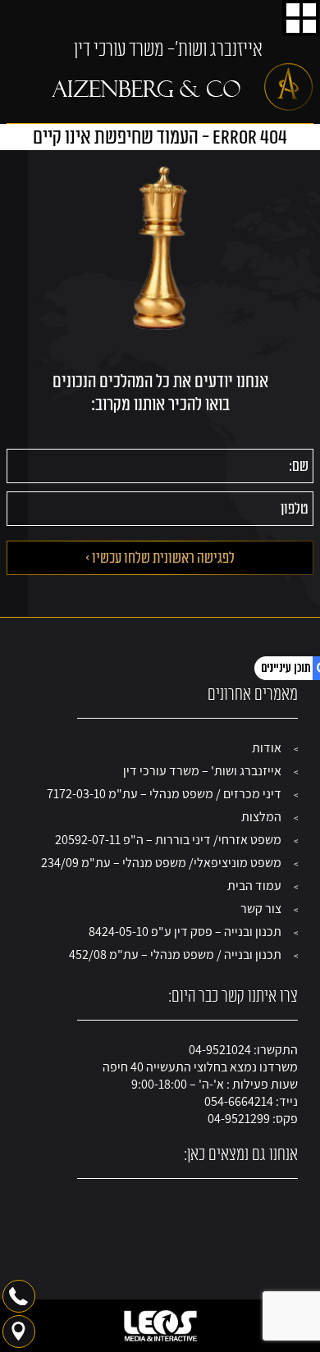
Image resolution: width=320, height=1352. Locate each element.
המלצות (261, 816)
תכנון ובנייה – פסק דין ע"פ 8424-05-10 (185, 931)
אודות (266, 747)
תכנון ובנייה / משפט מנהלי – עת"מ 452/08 (175, 954)
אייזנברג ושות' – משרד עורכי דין (202, 770)
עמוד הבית (254, 885)
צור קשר (260, 908)
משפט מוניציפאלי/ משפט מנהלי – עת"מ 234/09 (161, 862)
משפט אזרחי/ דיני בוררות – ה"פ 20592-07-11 (168, 839)
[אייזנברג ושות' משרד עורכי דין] (182, 87)
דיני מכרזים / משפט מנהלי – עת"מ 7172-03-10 (164, 793)
